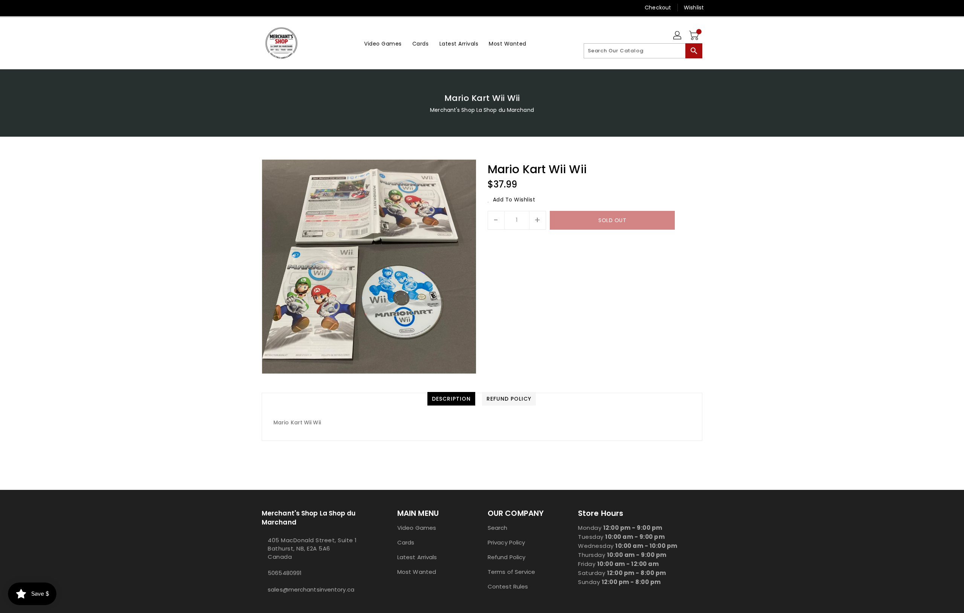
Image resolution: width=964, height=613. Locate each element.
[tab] (451, 399)
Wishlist (694, 7)
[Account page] (677, 35)
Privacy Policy (506, 542)
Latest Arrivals (417, 557)
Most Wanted (416, 572)
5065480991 (285, 573)
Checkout (658, 7)
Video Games (416, 528)
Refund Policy (506, 557)
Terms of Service (511, 572)
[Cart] (694, 35)
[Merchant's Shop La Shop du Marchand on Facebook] (251, 7)
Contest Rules (508, 586)
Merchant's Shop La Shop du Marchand (482, 110)
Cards (406, 542)
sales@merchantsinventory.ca (311, 589)
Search (498, 528)
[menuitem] (383, 43)
